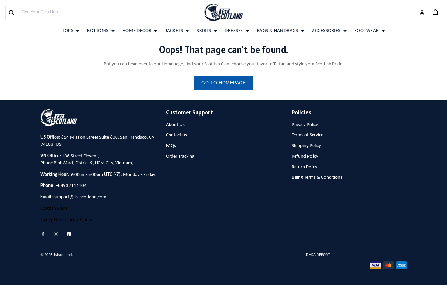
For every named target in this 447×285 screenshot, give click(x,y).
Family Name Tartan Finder (66, 219)
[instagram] (58, 234)
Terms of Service (307, 135)
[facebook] (44, 234)
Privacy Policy (305, 124)
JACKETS (174, 30)
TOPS (67, 30)
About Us (175, 124)
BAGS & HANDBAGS (277, 30)
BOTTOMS (98, 30)
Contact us (176, 135)
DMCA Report (318, 255)
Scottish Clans (53, 208)
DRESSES (234, 30)
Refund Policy (305, 156)
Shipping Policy (306, 145)
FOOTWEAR (366, 30)
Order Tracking (180, 156)
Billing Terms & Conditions (317, 177)
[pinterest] (71, 234)
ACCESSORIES (326, 30)
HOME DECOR (137, 30)
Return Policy (304, 167)
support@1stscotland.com (80, 197)
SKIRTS (204, 30)
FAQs (171, 145)
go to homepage (223, 82)
